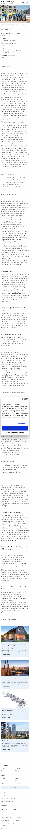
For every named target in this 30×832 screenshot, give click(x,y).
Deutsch (18, 817)
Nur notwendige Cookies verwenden (15, 432)
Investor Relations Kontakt (7, 801)
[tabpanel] (15, 16)
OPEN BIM (17, 768)
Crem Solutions (5, 781)
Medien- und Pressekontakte (8, 798)
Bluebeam (17, 778)
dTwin (2, 783)
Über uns (3, 768)
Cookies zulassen (15, 428)
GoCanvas (17, 783)
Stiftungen (17, 771)
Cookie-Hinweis (5, 820)
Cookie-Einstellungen (6, 817)
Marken (3, 771)
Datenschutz (4, 825)
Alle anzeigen (14, 787)
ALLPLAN (3, 778)
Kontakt (3, 796)
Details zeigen (21, 423)
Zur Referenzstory (6, 66)
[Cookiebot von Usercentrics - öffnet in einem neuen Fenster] (22, 399)
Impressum (3, 828)
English (18, 820)
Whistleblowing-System (7, 823)
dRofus (16, 781)
